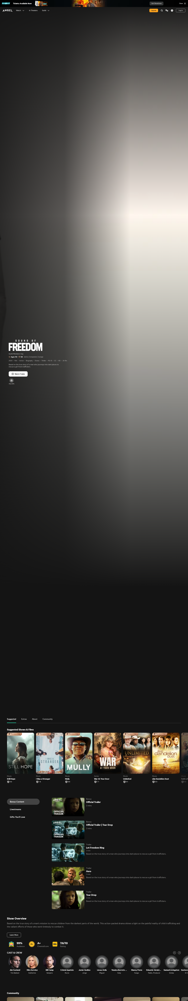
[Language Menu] (166, 10)
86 (69, 782)
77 (98, 782)
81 (127, 782)
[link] (33, 10)
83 (156, 782)
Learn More (14, 935)
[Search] (162, 10)
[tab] (11, 720)
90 (11, 782)
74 (40, 782)
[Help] (172, 10)
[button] (23, 10)
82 (185, 782)
